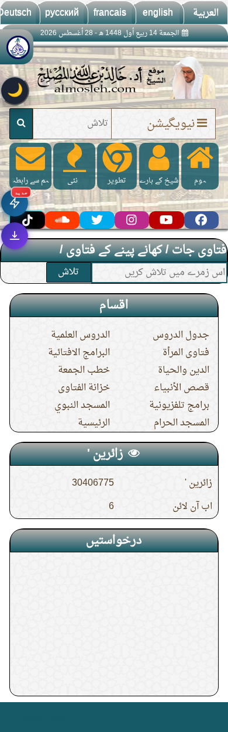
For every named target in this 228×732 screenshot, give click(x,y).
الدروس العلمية (80, 335)
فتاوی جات (199, 250)
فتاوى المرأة (186, 353)
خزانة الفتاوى (84, 388)
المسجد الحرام (181, 423)
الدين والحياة (183, 370)
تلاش (68, 272)
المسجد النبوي (82, 405)
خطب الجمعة (84, 370)
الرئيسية (94, 423)
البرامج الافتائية (79, 353)
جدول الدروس (181, 335)
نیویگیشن (171, 124)
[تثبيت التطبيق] (14, 235)
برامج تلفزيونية (179, 405)
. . (13, 717)
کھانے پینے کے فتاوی (114, 250)
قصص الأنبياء (181, 388)
